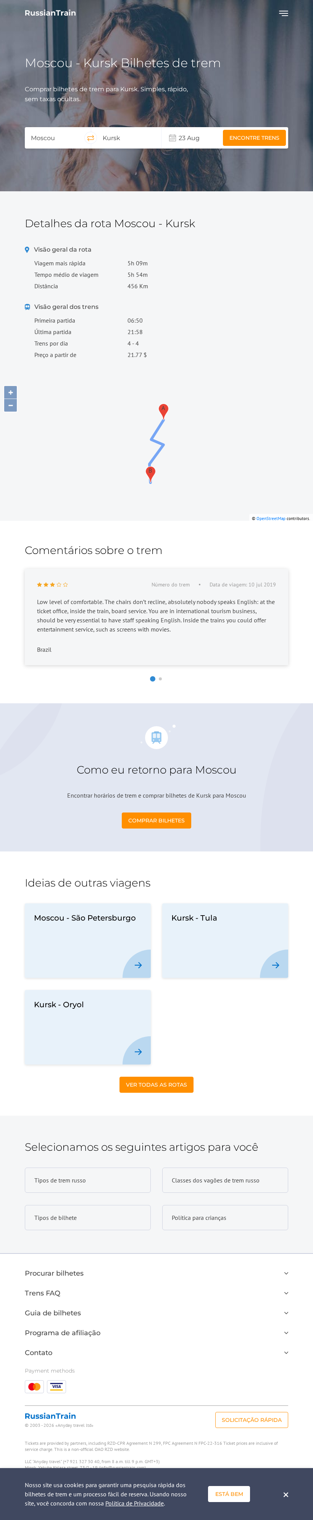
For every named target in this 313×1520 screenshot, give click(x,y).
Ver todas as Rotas (156, 1084)
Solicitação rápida (252, 1420)
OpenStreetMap (271, 518)
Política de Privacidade (134, 1503)
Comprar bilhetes (156, 820)
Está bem (229, 1494)
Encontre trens (254, 137)
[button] (152, 679)
